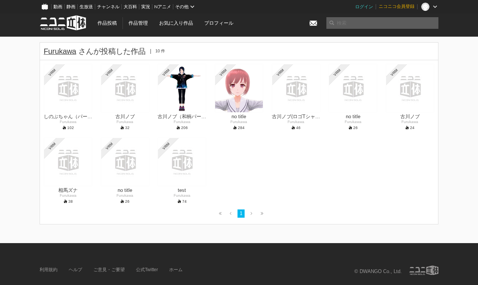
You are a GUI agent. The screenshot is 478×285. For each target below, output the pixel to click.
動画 (57, 6)
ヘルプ (75, 269)
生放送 (86, 6)
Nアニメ (162, 6)
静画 (70, 6)
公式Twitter (147, 269)
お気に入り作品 (176, 23)
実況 (145, 6)
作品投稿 (107, 23)
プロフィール (218, 23)
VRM (52, 72)
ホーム (176, 269)
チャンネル (108, 6)
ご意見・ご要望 (109, 269)
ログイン (364, 6)
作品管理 (138, 23)
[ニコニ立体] (423, 270)
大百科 (130, 6)
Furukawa (60, 51)
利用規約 (49, 269)
